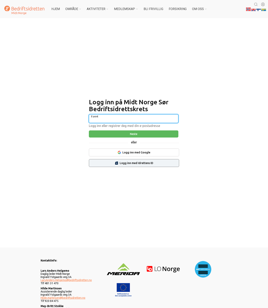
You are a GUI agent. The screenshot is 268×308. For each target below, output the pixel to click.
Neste (133, 134)
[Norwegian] (248, 9)
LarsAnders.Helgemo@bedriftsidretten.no (66, 280)
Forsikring (178, 9)
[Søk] (255, 4)
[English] (253, 9)
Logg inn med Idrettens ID (136, 163)
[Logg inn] (262, 4)
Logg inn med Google (136, 152)
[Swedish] (263, 9)
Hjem (55, 9)
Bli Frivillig (153, 9)
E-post (94, 116)
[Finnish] (258, 9)
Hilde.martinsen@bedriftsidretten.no (63, 297)
